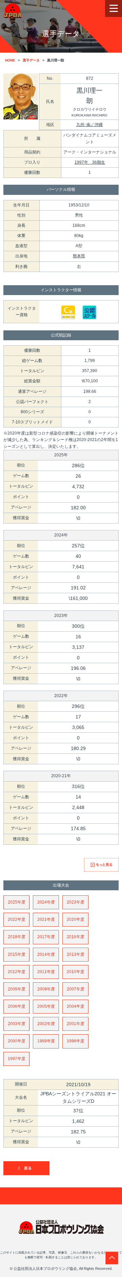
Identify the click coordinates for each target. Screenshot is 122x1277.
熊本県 (79, 256)
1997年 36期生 (90, 162)
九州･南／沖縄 (89, 124)
